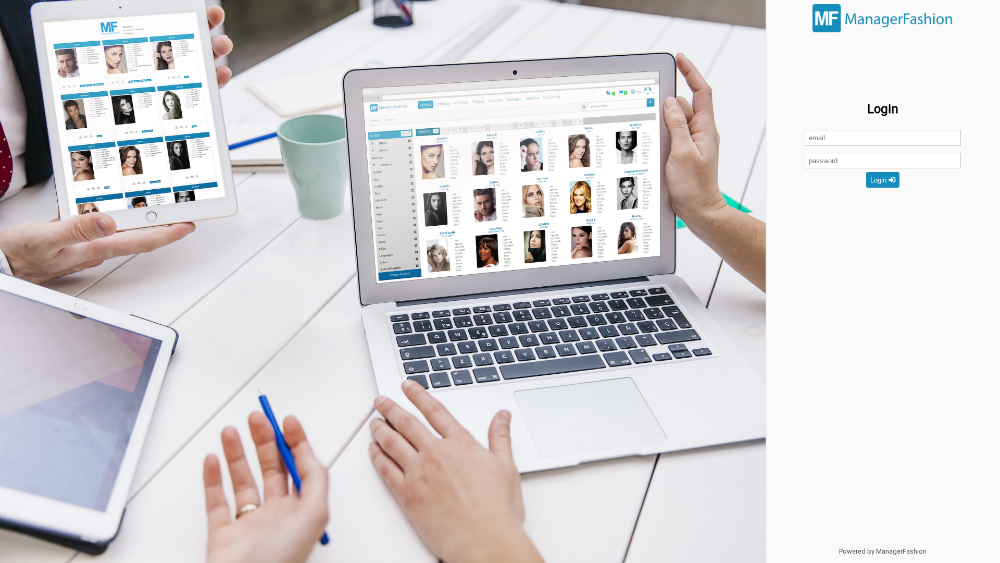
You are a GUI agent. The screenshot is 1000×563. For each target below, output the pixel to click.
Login (879, 180)
